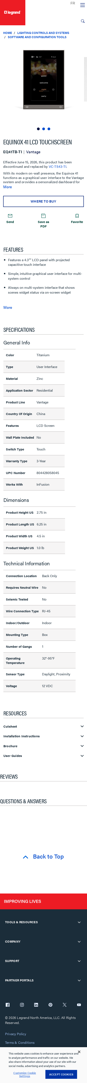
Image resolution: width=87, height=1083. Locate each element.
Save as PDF (43, 223)
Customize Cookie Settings (24, 1074)
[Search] (83, 21)
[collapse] (79, 922)
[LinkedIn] (36, 1005)
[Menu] (82, 5)
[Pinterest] (50, 1005)
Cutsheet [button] (10, 726)
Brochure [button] (10, 746)
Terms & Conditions (20, 1042)
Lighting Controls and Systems (43, 33)
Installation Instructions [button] (21, 736)
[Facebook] (7, 1005)
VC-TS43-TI (57, 166)
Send (10, 221)
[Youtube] (79, 1005)
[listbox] (43, 86)
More (7, 186)
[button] (83, 46)
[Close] (79, 1052)
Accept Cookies (61, 1074)
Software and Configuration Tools (37, 37)
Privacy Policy (15, 1034)
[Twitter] (64, 1005)
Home (7, 33)
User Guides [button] (12, 756)
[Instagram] (21, 1005)
